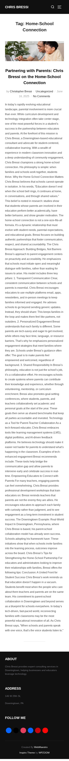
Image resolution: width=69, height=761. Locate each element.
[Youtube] (45, 730)
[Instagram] (23, 730)
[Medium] (30, 730)
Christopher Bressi (21, 91)
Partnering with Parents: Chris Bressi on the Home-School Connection (34, 76)
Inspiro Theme (27, 752)
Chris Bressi (16, 7)
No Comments (41, 96)
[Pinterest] (38, 730)
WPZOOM (44, 752)
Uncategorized (44, 91)
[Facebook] (8, 730)
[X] (16, 730)
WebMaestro (41, 747)
